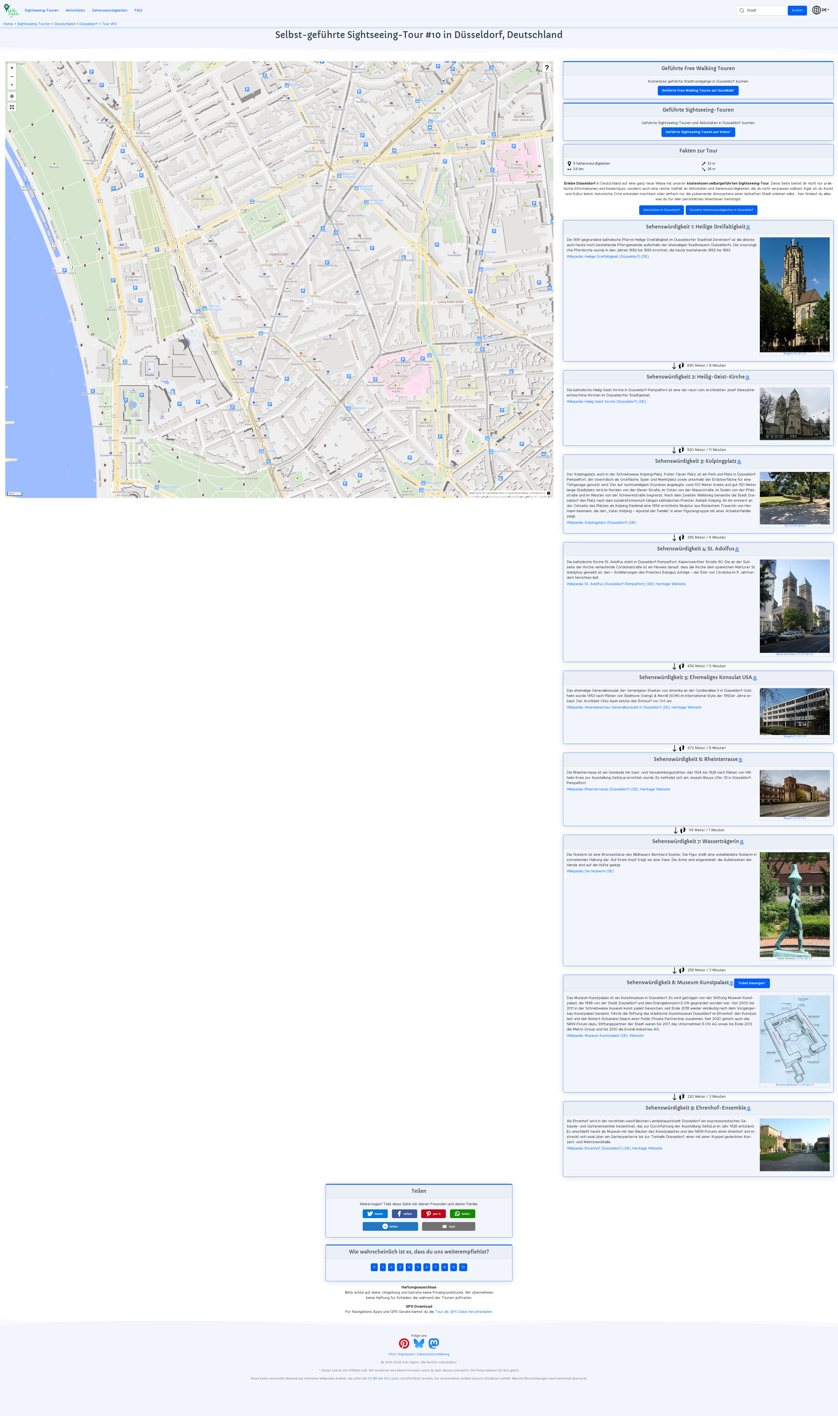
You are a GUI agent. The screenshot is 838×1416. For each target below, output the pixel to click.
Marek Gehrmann (786, 654)
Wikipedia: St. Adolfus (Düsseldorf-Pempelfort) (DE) (610, 584)
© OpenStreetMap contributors (525, 493)
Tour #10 (109, 24)
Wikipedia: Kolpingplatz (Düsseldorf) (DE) (601, 522)
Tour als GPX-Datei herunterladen (463, 1312)
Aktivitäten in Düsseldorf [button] (661, 210)
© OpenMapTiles (494, 493)
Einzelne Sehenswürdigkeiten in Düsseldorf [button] (721, 210)
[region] (279, 279)
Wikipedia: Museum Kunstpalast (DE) (597, 1035)
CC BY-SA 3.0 (805, 654)
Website (637, 1035)
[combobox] (762, 11)
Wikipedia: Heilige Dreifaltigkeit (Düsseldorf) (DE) (608, 256)
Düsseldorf (88, 24)
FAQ (138, 10)
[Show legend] (547, 67)
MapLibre (475, 493)
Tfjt (786, 526)
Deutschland (64, 24)
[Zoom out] (11, 76)
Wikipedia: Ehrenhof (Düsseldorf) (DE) (599, 1148)
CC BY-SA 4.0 (798, 526)
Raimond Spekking (786, 1085)
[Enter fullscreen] (11, 107)
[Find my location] (11, 96)
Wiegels (788, 354)
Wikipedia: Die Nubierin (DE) (590, 871)
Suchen (797, 10)
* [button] (752, 983)
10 (463, 1267)
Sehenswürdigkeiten (109, 10)
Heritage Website (671, 584)
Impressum (406, 1354)
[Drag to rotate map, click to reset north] (11, 85)
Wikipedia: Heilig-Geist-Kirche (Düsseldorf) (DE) (606, 401)
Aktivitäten (75, 10)
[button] (375, 1213)
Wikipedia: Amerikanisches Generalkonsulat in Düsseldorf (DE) (618, 707)
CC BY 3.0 (800, 354)
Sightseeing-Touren (42, 10)
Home (8, 24)
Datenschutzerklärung (433, 1354)
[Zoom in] (11, 67)
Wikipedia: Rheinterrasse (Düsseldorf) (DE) (603, 789)
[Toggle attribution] (548, 493)
